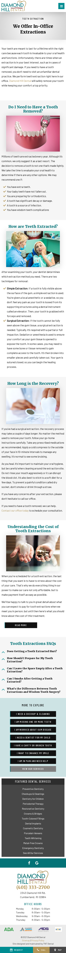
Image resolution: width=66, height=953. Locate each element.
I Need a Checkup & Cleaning (33, 713)
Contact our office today (15, 510)
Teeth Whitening (33, 838)
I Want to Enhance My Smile (33, 753)
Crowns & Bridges (33, 813)
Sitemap (26, 940)
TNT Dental (48, 943)
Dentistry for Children (33, 798)
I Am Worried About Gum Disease (33, 729)
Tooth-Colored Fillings (33, 818)
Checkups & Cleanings (33, 793)
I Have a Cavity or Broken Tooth (33, 745)
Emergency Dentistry (33, 847)
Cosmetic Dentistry (33, 828)
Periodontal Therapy (33, 803)
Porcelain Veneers (33, 833)
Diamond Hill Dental (20, 80)
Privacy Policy (37, 940)
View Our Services (33, 768)
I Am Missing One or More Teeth (33, 721)
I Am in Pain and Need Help (33, 760)
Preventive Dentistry (33, 788)
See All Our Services (33, 852)
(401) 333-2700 (33, 887)
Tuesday (20, 912)
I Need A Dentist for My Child (33, 737)
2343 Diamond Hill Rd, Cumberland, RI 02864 (33, 895)
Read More (21, 625)
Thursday (20, 919)
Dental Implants (33, 823)
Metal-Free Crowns (33, 843)
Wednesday (22, 916)
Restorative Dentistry (33, 808)
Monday (20, 908)
